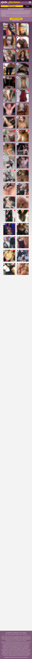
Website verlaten (16, 20)
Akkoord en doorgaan (16, 18)
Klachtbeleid (10, 632)
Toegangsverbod (15, 632)
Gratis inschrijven (12, 6)
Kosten (20, 632)
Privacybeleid (24, 632)
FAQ (6, 632)
